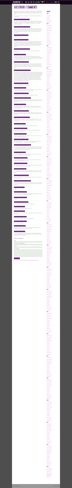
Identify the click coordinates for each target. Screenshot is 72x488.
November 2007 (49, 425)
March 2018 (48, 195)
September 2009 (49, 384)
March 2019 (48, 173)
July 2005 (48, 476)
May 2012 (48, 325)
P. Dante (15, 216)
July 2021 (48, 122)
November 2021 (49, 115)
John (15, 87)
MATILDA (47, 2)
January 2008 (49, 420)
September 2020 (49, 141)
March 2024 (48, 62)
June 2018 (48, 190)
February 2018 (49, 197)
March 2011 (48, 350)
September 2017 (49, 207)
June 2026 (48, 15)
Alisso (15, 54)
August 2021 (49, 120)
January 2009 (49, 398)
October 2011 (49, 338)
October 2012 (49, 316)
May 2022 (48, 103)
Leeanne (15, 128)
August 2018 (49, 187)
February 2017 (49, 219)
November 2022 (49, 93)
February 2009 (49, 396)
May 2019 (48, 170)
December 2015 (49, 246)
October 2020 (49, 139)
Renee (15, 104)
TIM (36, 2)
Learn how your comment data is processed (31, 260)
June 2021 (48, 124)
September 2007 (49, 429)
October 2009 (49, 383)
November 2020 (49, 137)
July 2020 (48, 144)
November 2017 (49, 204)
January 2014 (49, 287)
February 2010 (49, 374)
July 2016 (48, 233)
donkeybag (16, 139)
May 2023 (48, 81)
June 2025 (48, 35)
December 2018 (49, 180)
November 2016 (49, 226)
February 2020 (49, 153)
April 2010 (48, 371)
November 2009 (49, 381)
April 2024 (48, 61)
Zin (15, 206)
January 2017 (49, 221)
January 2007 (49, 442)
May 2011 (48, 347)
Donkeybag (16, 93)
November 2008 (49, 403)
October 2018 (49, 183)
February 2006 (49, 463)
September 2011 (49, 340)
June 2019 (48, 168)
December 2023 (49, 69)
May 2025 (48, 37)
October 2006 (49, 449)
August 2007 (49, 430)
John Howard (16, 35)
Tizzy (15, 123)
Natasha (15, 197)
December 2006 (49, 446)
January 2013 (49, 309)
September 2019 (49, 163)
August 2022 (49, 98)
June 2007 (48, 434)
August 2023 (49, 76)
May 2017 (48, 214)
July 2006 (48, 454)
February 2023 (49, 86)
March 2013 (48, 306)
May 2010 (48, 369)
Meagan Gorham (17, 19)
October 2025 (49, 28)
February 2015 (49, 263)
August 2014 (49, 275)
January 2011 (49, 354)
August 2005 (49, 475)
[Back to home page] (18, 2)
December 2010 (49, 357)
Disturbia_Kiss (16, 175)
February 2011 (49, 352)
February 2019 (49, 175)
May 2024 (48, 59)
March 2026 (48, 20)
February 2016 (49, 241)
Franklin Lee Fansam (17, 180)
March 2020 (48, 151)
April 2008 (48, 415)
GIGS (29, 2)
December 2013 (49, 291)
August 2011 (49, 342)
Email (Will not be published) (19, 243)
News (16, 12)
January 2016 (49, 243)
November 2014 (49, 270)
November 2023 (49, 71)
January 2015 (49, 265)
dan (15, 187)
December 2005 (49, 468)
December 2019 (49, 158)
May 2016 (48, 236)
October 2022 (49, 95)
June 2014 (48, 279)
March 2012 (48, 328)
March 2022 (48, 107)
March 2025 (48, 40)
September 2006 (49, 451)
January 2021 (49, 132)
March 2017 (48, 217)
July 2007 (48, 432)
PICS (34, 2)
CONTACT (55, 2)
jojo (15, 168)
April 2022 (48, 105)
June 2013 (48, 301)
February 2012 (49, 330)
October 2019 (49, 161)
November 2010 (49, 359)
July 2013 (48, 299)
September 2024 (49, 52)
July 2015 (48, 255)
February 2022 (49, 108)
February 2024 (49, 64)
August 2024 (49, 54)
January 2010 (49, 376)
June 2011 (48, 345)
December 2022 (49, 91)
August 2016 (49, 231)
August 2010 (49, 364)
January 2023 (49, 88)
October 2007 (49, 427)
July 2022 (48, 100)
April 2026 (48, 18)
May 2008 (48, 413)
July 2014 (48, 277)
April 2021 (48, 127)
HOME (26, 2)
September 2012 (49, 318)
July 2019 (48, 166)
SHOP (31, 2)
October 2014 (49, 272)
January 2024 (49, 66)
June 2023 (48, 79)
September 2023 (49, 74)
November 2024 (49, 49)
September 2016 (49, 229)
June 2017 (48, 212)
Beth (15, 231)
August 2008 (49, 408)
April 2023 (48, 83)
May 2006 (48, 458)
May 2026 (48, 16)
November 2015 (49, 248)
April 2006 (48, 459)
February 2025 (49, 42)
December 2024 (49, 47)
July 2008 (48, 410)
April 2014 (48, 282)
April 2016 (48, 238)
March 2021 (48, 129)
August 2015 (49, 253)
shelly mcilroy (16, 83)
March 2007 (48, 439)
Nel (15, 211)
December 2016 (49, 224)
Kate (15, 152)
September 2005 (49, 473)
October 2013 (49, 294)
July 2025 (48, 33)
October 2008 (49, 405)
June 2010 (48, 367)
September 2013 (49, 296)
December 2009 (49, 379)
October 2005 (49, 471)
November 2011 (49, 337)
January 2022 (49, 110)
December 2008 (49, 401)
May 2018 (48, 192)
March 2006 (48, 461)
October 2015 (49, 250)
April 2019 (48, 171)
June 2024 (48, 57)
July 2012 (48, 321)
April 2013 (48, 304)
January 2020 (49, 154)
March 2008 (48, 417)
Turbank (15, 163)
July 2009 (48, 388)
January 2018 (49, 199)
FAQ (58, 2)
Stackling (15, 221)
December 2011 (49, 335)
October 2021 (49, 117)
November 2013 (49, 292)
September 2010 (49, 362)
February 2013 (49, 308)
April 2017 (48, 216)
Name (15, 240)
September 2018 (49, 185)
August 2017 (49, 209)
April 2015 (48, 260)
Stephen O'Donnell (17, 26)
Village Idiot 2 (16, 110)
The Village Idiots (17, 117)
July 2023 (48, 78)
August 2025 (49, 32)
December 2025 (49, 25)
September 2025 (49, 30)
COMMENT (51, 2)
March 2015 (48, 262)
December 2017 (49, 202)
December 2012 (49, 313)
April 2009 (48, 393)
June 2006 (48, 456)
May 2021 (48, 125)
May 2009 (48, 391)
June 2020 (48, 146)
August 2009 (49, 386)
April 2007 (48, 437)
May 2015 (48, 258)
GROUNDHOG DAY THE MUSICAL (42, 2)
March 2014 (48, 284)
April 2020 (48, 149)
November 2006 (49, 447)
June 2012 (48, 323)
